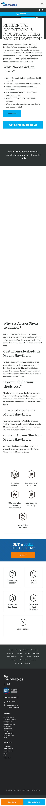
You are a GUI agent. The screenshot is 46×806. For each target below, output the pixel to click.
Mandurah (18, 663)
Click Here (23, 555)
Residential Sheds (9, 724)
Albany (11, 650)
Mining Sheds (7, 722)
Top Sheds (6, 746)
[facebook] (4, 684)
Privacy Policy (26, 790)
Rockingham (14, 660)
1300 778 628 (24, 14)
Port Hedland (24, 660)
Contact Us (7, 758)
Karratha (27, 653)
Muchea (33, 660)
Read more (12, 113)
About (5, 753)
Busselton (34, 650)
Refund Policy (36, 790)
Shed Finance (7, 751)
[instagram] (8, 684)
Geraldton (19, 653)
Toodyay (36, 656)
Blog (4, 755)
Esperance (10, 653)
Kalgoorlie (36, 653)
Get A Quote (12, 802)
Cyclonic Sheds (8, 733)
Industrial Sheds (8, 717)
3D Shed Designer (34, 802)
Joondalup (27, 663)
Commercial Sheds (9, 719)
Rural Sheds (7, 726)
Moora (21, 656)
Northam (28, 656)
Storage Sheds (8, 731)
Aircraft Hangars (8, 735)
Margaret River (11, 656)
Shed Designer (8, 749)
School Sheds (7, 728)
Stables (5, 738)
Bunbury (25, 650)
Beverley (18, 650)
